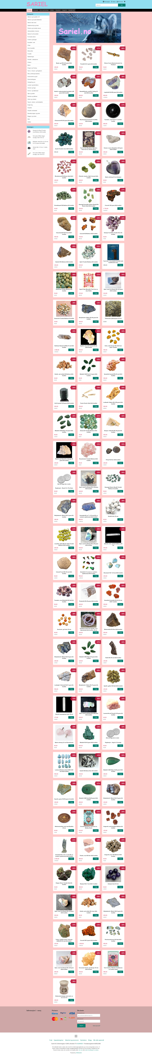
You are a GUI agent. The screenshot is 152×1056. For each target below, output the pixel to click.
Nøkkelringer (31, 56)
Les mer (81, 1050)
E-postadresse (80, 1013)
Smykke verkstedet (32, 110)
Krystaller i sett (31, 42)
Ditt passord (80, 1018)
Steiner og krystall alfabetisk (35, 19)
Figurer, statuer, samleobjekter (35, 102)
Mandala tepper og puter (34, 113)
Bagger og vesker (32, 116)
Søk (122, 5)
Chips (29, 45)
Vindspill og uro (31, 82)
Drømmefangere (32, 79)
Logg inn (64, 10)
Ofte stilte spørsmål (98, 1040)
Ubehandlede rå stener (33, 31)
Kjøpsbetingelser (58, 1040)
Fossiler (30, 53)
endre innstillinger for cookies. (92, 1050)
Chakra (29, 62)
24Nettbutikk (79, 1052)
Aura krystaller (31, 48)
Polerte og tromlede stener (34, 28)
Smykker (30, 107)
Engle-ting (30, 105)
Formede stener (32, 36)
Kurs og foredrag (44, 10)
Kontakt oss (71, 10)
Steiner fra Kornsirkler (33, 34)
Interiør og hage (32, 87)
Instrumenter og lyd (32, 76)
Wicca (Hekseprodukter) (34, 73)
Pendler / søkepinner (33, 59)
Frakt (50, 1040)
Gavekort (58, 10)
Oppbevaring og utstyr (33, 25)
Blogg (90, 1040)
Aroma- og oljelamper (33, 90)
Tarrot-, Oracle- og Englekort (35, 70)
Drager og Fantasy (32, 68)
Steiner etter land (32, 22)
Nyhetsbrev (83, 1040)
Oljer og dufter (31, 93)
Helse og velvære (32, 99)
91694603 (80, 1043)
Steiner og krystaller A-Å (34, 17)
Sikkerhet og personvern (72, 1040)
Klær (29, 119)
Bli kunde (35, 10)
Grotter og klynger (32, 39)
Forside (29, 10)
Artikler (52, 10)
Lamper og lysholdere (33, 85)
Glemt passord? (96, 1025)
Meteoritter (30, 51)
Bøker (29, 65)
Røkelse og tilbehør (32, 96)
